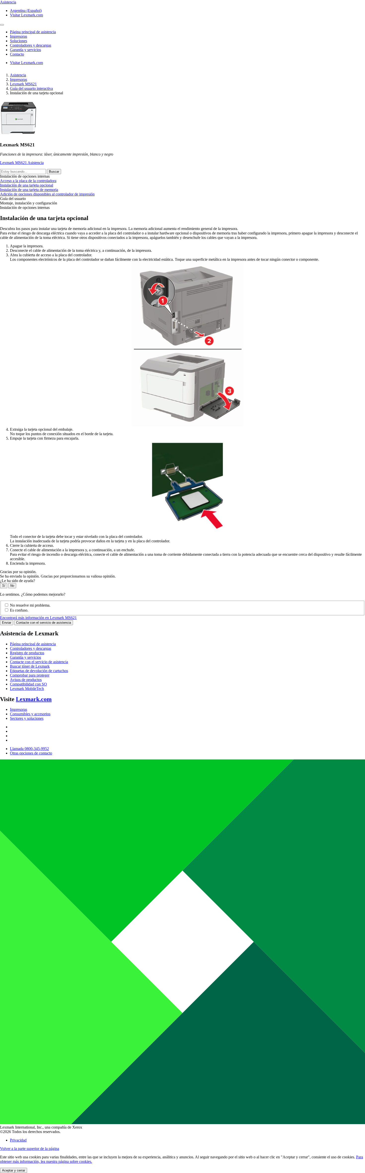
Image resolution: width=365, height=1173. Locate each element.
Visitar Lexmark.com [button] (26, 15)
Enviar (6, 622)
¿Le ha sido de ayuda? (17, 581)
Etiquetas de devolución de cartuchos (39, 671)
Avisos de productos (26, 680)
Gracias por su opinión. (18, 572)
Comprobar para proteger (29, 675)
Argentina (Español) (26, 10)
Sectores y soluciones (26, 718)
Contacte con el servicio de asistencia (43, 622)
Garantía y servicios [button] (25, 50)
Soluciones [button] (18, 41)
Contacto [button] (17, 54)
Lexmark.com (34, 699)
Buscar (54, 171)
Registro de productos (27, 653)
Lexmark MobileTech (27, 688)
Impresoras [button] (18, 36)
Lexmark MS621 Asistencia (22, 163)
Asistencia (18, 75)
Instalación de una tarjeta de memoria (29, 190)
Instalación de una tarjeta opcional (26, 185)
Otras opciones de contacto (31, 753)
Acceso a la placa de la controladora (28, 181)
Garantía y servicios (25, 657)
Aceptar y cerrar (13, 1170)
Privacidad (18, 1140)
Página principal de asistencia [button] (33, 32)
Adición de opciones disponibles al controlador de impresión (47, 194)
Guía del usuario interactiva (31, 88)
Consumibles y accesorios (30, 714)
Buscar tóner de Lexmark (30, 666)
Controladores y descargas (30, 648)
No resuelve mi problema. (30, 605)
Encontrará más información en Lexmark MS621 (38, 618)
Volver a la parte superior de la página (29, 1148)
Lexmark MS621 (23, 84)
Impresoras (18, 79)
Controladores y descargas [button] (30, 45)
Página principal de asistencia (33, 644)
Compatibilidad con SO (28, 684)
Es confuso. (19, 610)
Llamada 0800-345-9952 (29, 749)
